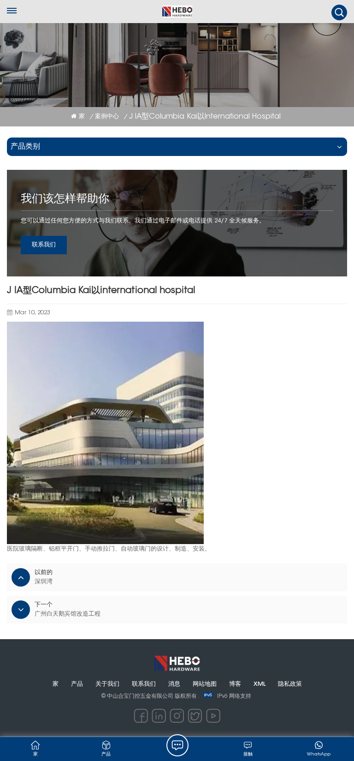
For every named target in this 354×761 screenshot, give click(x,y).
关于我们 (107, 684)
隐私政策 (290, 684)
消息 (174, 684)
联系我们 (44, 245)
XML (260, 684)
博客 (235, 684)
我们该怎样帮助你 (65, 199)
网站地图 (205, 684)
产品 (77, 684)
